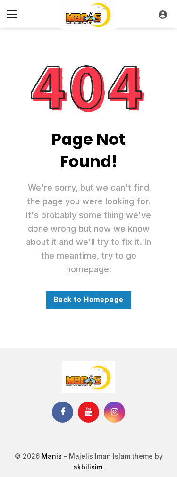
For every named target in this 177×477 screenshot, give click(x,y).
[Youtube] (88, 412)
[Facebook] (62, 412)
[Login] (163, 14)
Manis (52, 456)
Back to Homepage (89, 299)
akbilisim (87, 467)
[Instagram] (114, 412)
